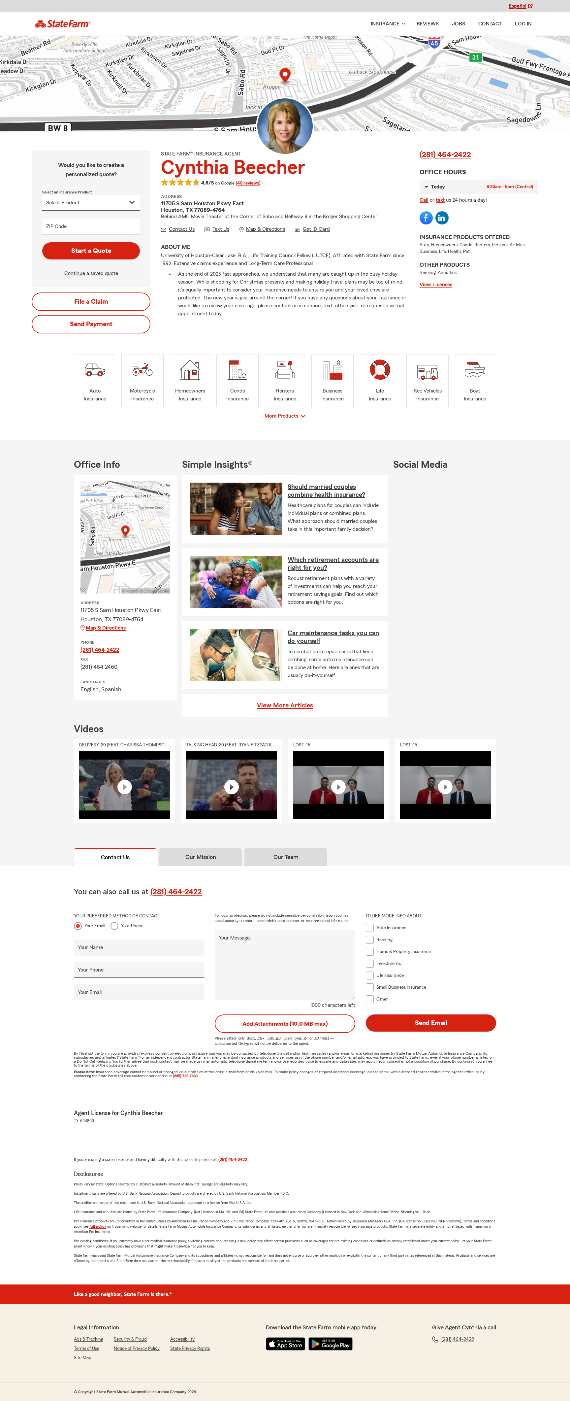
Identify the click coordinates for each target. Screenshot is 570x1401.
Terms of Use (86, 1348)
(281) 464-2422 (445, 155)
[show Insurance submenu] (402, 24)
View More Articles (285, 705)
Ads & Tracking (88, 1339)
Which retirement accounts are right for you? (333, 564)
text (440, 200)
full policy (97, 1226)
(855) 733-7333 (185, 1076)
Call (424, 200)
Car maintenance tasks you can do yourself (333, 637)
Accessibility (182, 1339)
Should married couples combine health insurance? (326, 491)
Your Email (94, 926)
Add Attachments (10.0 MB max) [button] (285, 1024)
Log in (523, 23)
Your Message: (235, 937)
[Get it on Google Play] (330, 1343)
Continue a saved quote (91, 273)
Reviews (428, 23)
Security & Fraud (130, 1339)
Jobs (458, 23)
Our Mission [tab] (200, 857)
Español (517, 6)
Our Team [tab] (286, 857)
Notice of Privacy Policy (137, 1348)
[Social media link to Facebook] (426, 217)
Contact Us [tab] (115, 857)
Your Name (90, 947)
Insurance (385, 23)
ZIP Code (56, 226)
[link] (62, 23)
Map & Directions (106, 628)
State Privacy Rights (190, 1348)
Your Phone (132, 926)
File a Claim (91, 301)
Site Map (82, 1357)
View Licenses (436, 284)
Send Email (431, 1023)
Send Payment (91, 324)
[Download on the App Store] (285, 1343)
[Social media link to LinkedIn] (442, 217)
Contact (490, 23)
